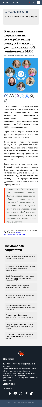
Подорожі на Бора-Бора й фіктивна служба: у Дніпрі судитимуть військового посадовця (20, 307)
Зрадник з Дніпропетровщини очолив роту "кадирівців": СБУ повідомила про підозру (19, 327)
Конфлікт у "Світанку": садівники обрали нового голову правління (20, 296)
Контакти (8, 388)
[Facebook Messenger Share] (27, 96)
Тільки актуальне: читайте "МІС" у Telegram (21, 16)
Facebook (7, 234)
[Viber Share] (17, 96)
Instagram (14, 234)
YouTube (18, 232)
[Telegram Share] (22, 96)
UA (29, 2)
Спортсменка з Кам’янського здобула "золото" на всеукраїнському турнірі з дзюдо (19, 336)
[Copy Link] (6, 101)
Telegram (22, 234)
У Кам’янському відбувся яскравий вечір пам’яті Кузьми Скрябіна (20, 257)
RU (33, 2)
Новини (21, 55)
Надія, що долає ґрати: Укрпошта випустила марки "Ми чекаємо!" (18, 287)
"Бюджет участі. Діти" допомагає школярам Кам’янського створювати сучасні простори (19, 317)
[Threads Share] (32, 96)
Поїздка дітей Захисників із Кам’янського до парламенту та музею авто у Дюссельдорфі (20, 268)
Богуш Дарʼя (29, 55)
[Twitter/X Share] (11, 96)
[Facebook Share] (6, 96)
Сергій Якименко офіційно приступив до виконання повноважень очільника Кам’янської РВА (20, 278)
